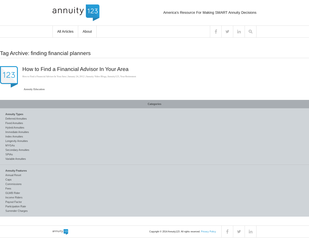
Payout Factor (13, 201)
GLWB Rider (12, 192)
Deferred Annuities (16, 118)
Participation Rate (15, 206)
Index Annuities (14, 136)
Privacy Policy (208, 231)
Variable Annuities (15, 158)
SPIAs (9, 154)
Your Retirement (128, 76)
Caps (8, 179)
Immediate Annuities (17, 132)
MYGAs (10, 145)
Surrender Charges (16, 210)
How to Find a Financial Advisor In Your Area (75, 69)
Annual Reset (13, 175)
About (87, 31)
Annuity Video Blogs (96, 76)
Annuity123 (113, 76)
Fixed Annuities (14, 123)
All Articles (65, 31)
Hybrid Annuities (14, 127)
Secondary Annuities (17, 149)
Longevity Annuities (16, 140)
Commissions (13, 184)
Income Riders (14, 197)
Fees (8, 188)
